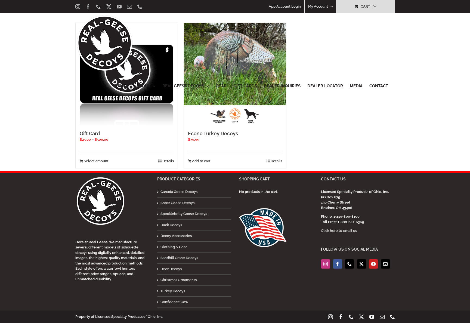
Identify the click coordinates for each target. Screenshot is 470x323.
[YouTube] (373, 264)
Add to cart (201, 161)
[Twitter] (361, 264)
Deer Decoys (171, 269)
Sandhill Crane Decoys (179, 258)
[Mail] (385, 264)
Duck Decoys (171, 225)
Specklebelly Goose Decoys (183, 214)
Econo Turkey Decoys (213, 133)
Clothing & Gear (173, 247)
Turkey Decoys (172, 291)
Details (168, 161)
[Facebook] (337, 264)
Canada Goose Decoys (178, 192)
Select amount (96, 161)
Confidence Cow (174, 302)
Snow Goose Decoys (177, 203)
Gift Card (90, 133)
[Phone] (349, 264)
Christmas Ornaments (178, 280)
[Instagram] (325, 264)
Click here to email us (339, 231)
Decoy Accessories (176, 236)
